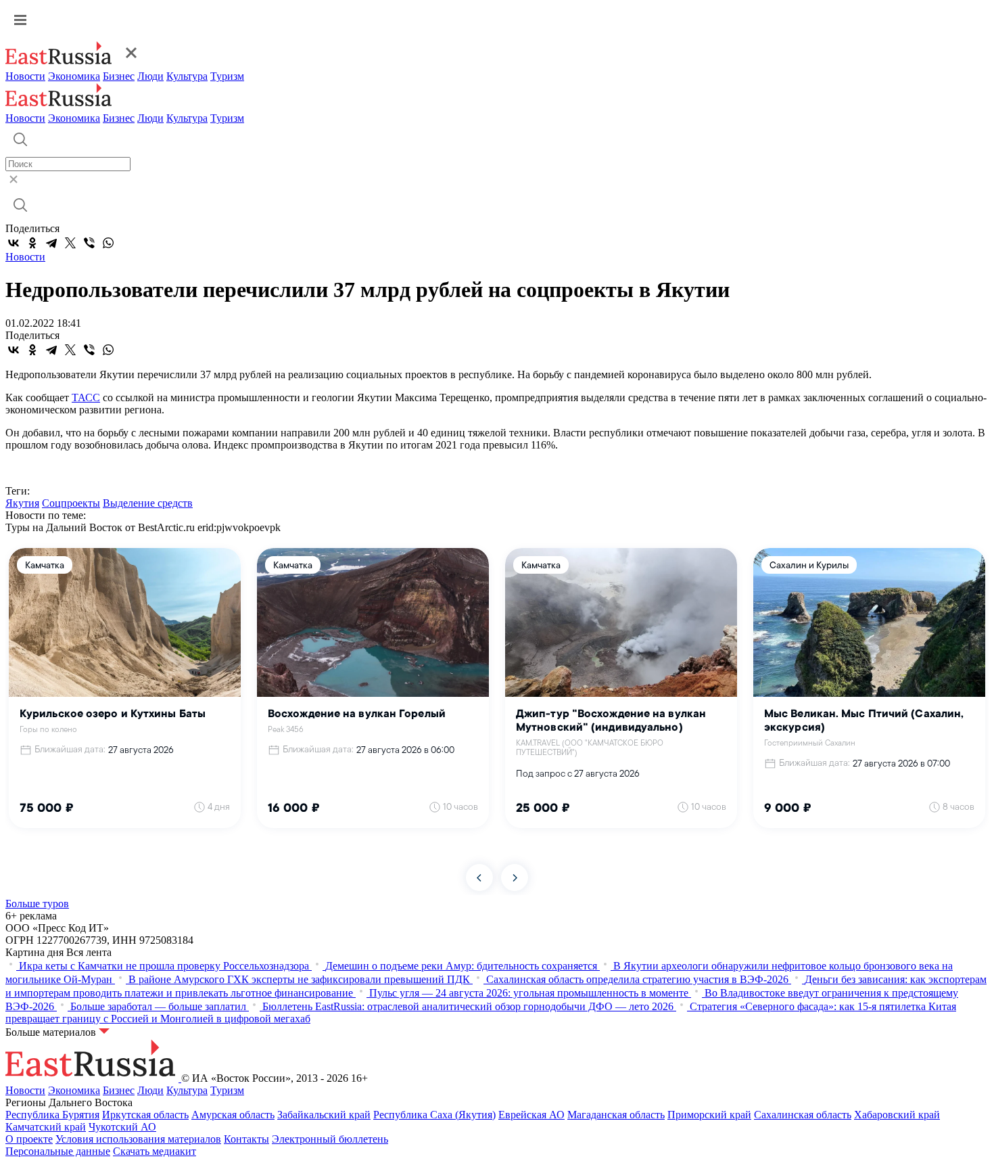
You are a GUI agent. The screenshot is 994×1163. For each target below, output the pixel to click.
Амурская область (233, 1114)
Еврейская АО (531, 1114)
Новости (25, 76)
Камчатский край (45, 1127)
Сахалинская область (802, 1114)
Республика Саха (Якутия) (434, 1114)
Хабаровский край (897, 1114)
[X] (70, 243)
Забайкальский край (324, 1114)
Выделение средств (148, 503)
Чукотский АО (122, 1127)
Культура (187, 76)
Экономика (74, 76)
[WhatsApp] (108, 243)
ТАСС (86, 397)
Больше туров (37, 903)
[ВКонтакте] (13, 243)
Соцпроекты (71, 503)
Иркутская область (145, 1114)
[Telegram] (51, 243)
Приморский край (709, 1114)
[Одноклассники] (32, 243)
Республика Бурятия (52, 1114)
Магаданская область (616, 1114)
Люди (150, 76)
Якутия (22, 503)
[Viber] (89, 243)
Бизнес (119, 76)
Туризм (227, 76)
